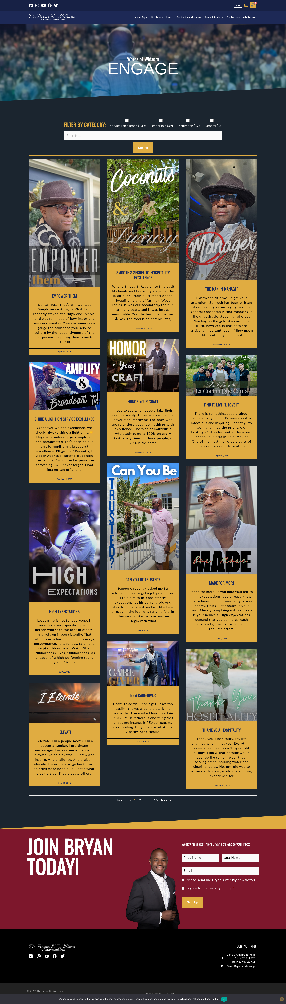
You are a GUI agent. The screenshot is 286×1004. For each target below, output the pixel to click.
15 (156, 800)
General (213, 126)
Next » (166, 800)
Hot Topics (157, 17)
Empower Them (64, 296)
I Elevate (64, 732)
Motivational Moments (189, 17)
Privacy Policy (153, 993)
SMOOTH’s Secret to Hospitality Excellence (143, 274)
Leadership (162, 126)
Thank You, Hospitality (221, 730)
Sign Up (192, 902)
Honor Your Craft (143, 401)
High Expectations (64, 611)
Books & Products (214, 17)
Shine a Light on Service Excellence (64, 419)
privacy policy (220, 888)
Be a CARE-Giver (143, 695)
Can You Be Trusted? (143, 579)
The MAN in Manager (221, 289)
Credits (171, 993)
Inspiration (189, 126)
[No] (282, 999)
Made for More (221, 583)
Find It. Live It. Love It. (221, 405)
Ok (224, 999)
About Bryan (141, 17)
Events (170, 17)
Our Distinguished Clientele (241, 17)
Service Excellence (128, 126)
